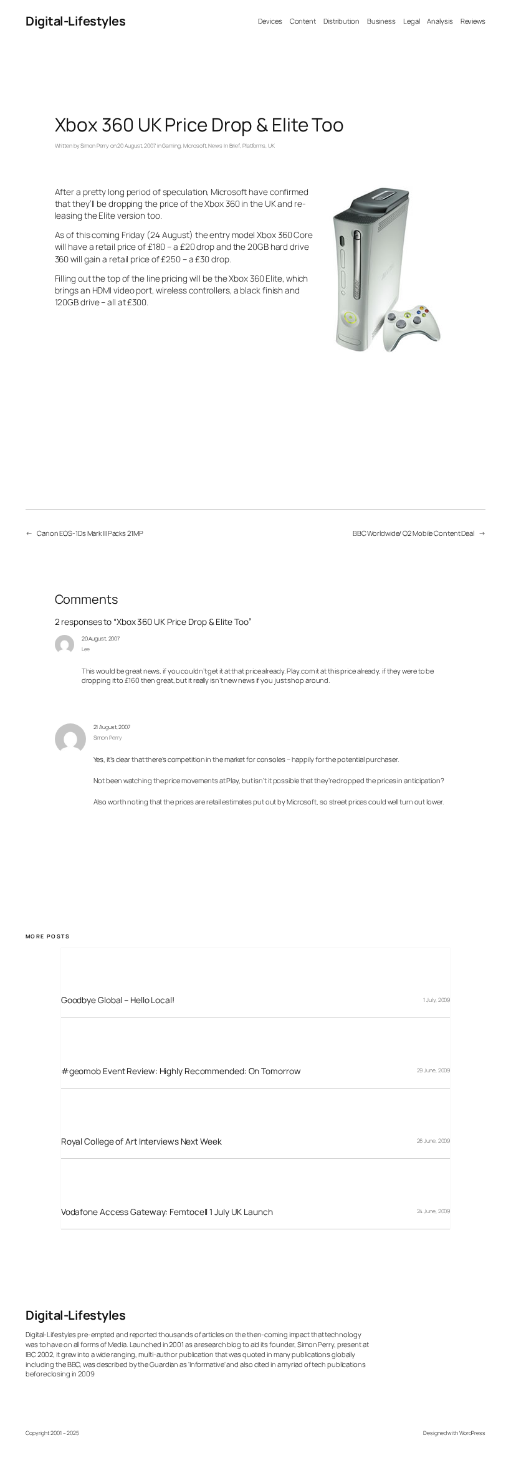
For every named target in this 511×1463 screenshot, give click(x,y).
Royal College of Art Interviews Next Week (141, 1141)
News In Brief (224, 146)
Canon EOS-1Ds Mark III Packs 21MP (90, 533)
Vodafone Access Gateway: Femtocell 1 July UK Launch (167, 1211)
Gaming (171, 146)
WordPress (472, 1433)
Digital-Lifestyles (75, 20)
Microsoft (194, 146)
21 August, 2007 (112, 727)
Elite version (121, 215)
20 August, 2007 (101, 638)
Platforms (253, 146)
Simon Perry (94, 146)
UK (271, 146)
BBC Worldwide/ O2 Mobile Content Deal (413, 533)
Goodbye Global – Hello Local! (117, 999)
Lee (86, 649)
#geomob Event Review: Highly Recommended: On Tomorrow (181, 1070)
